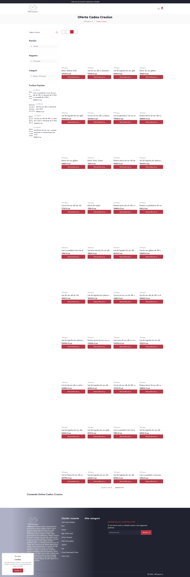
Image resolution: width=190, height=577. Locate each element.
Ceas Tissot (65, 556)
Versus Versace (67, 537)
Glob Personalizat (68, 541)
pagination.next (119, 487)
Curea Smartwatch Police (70, 552)
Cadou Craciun (101, 21)
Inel (63, 548)
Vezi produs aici (72, 77)
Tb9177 (64, 545)
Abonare (145, 532)
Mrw (63, 526)
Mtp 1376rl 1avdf (67, 533)
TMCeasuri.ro (88, 21)
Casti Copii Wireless (68, 522)
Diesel (64, 530)
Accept (17, 570)
